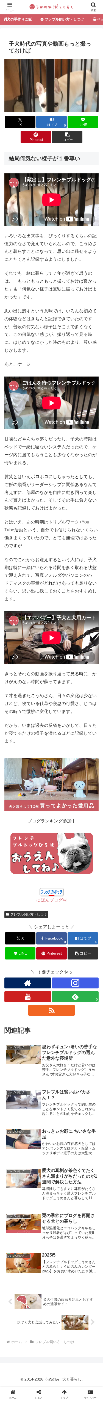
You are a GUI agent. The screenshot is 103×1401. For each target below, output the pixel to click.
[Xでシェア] (17, 1353)
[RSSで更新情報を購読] (51, 1010)
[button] (67, 137)
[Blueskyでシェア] (63, 1353)
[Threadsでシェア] (40, 1368)
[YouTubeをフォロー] (27, 996)
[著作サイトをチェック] (27, 983)
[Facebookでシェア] (17, 1368)
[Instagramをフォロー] (75, 983)
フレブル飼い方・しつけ (28, 914)
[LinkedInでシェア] (51, 1383)
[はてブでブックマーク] (63, 1368)
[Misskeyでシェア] (86, 1353)
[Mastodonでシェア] (40, 1353)
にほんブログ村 (51, 900)
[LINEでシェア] (86, 1368)
